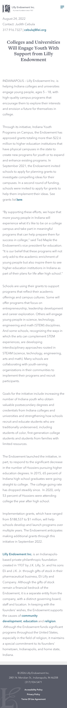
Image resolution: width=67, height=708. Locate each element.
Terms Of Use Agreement (33, 699)
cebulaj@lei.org (35, 30)
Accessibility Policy (34, 690)
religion (49, 621)
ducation (31, 621)
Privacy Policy (33, 694)
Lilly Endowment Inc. (17, 554)
